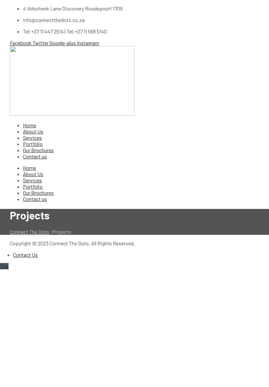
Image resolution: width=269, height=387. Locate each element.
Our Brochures (38, 150)
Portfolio (33, 144)
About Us (33, 131)
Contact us (35, 156)
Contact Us (25, 255)
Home (29, 125)
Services (32, 137)
